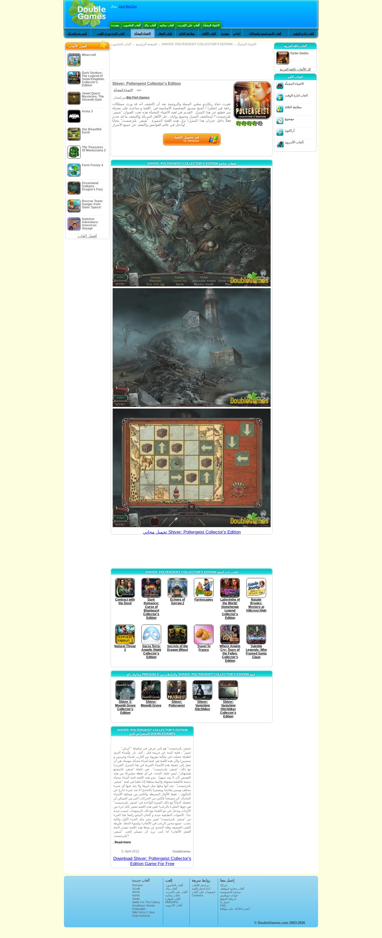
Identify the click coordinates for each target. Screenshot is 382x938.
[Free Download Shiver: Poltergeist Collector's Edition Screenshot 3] (192, 467)
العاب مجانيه (167, 25)
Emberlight (139, 908)
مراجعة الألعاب (200, 885)
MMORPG (172, 902)
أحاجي (236, 33)
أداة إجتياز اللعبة (201, 888)
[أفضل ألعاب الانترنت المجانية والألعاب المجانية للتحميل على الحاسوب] (87, 14)
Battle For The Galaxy (146, 902)
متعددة (115, 25)
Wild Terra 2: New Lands (143, 914)
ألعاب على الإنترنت (188, 25)
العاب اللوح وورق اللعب (110, 33)
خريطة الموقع (228, 898)
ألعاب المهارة (172, 898)
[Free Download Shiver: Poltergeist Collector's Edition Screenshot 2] (192, 347)
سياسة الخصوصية (230, 892)
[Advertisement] (191, 63)
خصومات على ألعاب (204, 892)
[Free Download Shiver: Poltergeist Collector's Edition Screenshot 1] (192, 227)
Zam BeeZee (128, 6)
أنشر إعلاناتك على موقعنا (235, 908)
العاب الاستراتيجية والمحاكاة (265, 33)
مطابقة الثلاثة (187, 33)
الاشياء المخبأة (211, 25)
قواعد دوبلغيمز (229, 895)
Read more (123, 842)
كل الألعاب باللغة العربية (295, 69)
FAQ (223, 905)
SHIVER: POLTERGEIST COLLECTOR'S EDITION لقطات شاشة (191, 163)
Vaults (136, 898)
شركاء (223, 885)
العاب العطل (165, 33)
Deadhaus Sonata (143, 905)
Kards (136, 895)
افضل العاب (87, 236)
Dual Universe (141, 915)
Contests (197, 895)
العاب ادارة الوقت (303, 33)
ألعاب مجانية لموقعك (232, 888)
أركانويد (289, 130)
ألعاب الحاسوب (132, 25)
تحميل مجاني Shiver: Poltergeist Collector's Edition (192, 532)
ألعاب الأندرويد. (294, 142)
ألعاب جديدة (141, 880)
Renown (137, 885)
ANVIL (136, 892)
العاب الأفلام (209, 33)
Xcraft (136, 888)
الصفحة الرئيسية (146, 44)
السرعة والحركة (77, 33)
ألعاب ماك (150, 25)
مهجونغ (289, 119)
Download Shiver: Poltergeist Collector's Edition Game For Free (152, 861)
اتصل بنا (224, 902)
